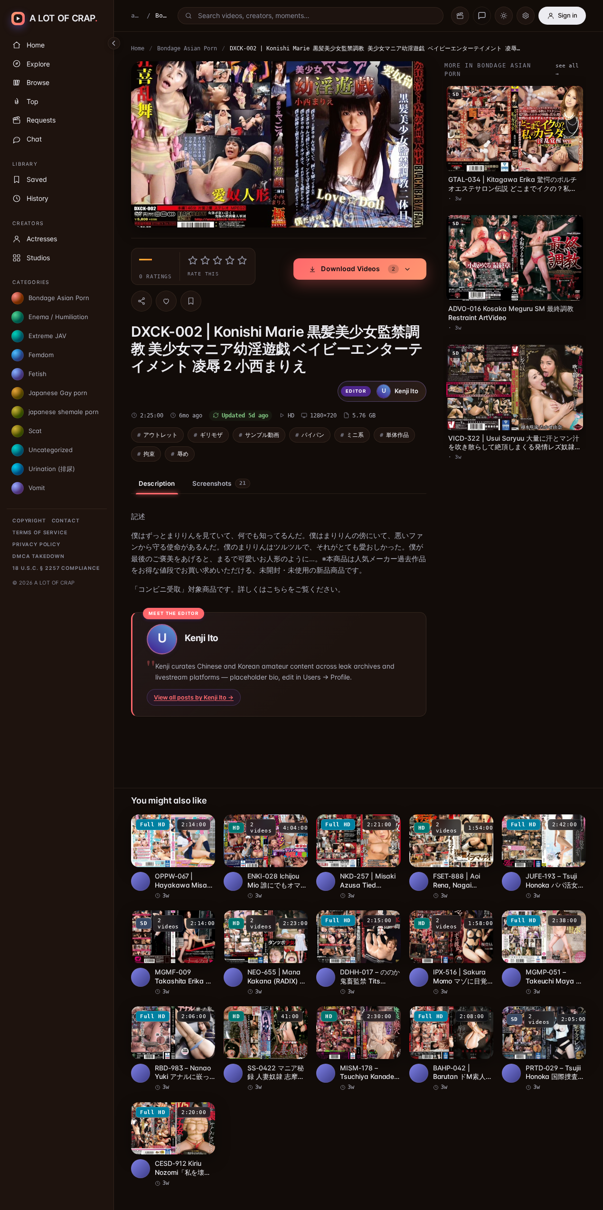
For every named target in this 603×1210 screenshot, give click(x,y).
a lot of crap (136, 15)
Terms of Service (39, 532)
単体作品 (397, 434)
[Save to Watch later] (202, 824)
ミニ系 (355, 434)
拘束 (149, 453)
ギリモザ (211, 434)
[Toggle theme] (504, 16)
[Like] (166, 301)
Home (137, 48)
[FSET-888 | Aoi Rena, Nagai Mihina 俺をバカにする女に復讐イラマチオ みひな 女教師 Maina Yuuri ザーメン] (451, 857)
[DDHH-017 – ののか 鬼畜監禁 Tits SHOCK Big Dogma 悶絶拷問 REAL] (358, 953)
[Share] (141, 301)
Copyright (29, 521)
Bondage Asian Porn (187, 48)
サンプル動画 (262, 434)
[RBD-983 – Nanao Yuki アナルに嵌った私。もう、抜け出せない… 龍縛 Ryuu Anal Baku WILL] (173, 1049)
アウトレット (160, 434)
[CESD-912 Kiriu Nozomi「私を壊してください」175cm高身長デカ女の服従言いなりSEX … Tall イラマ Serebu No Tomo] (173, 1145)
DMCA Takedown (38, 556)
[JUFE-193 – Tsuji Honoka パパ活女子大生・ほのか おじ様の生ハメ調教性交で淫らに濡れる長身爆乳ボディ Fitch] (544, 857)
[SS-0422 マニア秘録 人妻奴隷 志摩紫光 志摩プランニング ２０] (266, 1049)
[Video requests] (460, 16)
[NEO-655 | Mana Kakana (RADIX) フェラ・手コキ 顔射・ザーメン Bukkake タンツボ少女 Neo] (266, 953)
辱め (182, 453)
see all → (567, 70)
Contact (66, 521)
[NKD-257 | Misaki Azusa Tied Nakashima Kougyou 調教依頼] (358, 857)
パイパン (313, 434)
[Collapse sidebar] (114, 43)
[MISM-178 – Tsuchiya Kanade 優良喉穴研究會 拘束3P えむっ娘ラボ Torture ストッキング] (358, 1049)
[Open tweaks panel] (526, 16)
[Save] (190, 301)
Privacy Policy (36, 544)
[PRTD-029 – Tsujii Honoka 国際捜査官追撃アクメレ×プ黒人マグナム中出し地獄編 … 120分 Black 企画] (544, 1049)
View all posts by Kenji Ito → (194, 697)
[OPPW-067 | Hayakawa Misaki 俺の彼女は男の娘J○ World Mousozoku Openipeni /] (173, 857)
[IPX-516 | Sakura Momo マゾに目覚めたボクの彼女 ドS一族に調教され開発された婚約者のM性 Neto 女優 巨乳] (451, 953)
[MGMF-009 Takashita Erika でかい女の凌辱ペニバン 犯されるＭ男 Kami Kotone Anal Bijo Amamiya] (173, 953)
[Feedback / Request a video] (482, 16)
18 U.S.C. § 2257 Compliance (56, 568)
